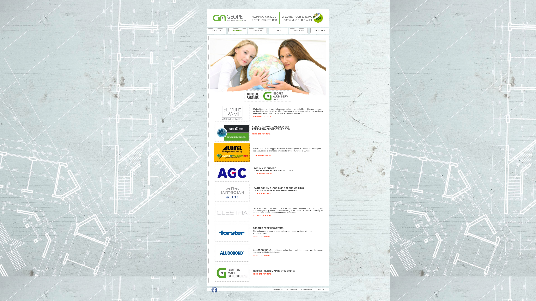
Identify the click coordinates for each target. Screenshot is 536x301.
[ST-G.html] (232, 201)
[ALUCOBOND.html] (232, 261)
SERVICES (257, 31)
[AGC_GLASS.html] (232, 181)
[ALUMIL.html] (232, 161)
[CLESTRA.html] (232, 221)
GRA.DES (325, 289)
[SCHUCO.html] (232, 141)
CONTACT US (319, 30)
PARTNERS (237, 31)
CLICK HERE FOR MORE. (261, 134)
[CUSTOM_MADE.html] (232, 281)
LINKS (278, 31)
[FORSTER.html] (232, 241)
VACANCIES (299, 31)
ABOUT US (216, 31)
